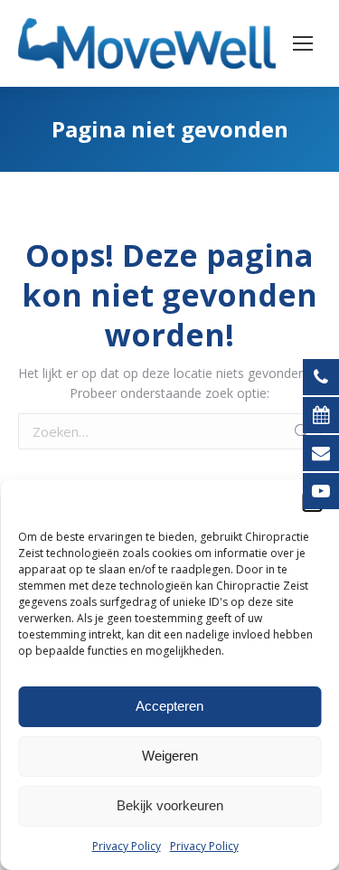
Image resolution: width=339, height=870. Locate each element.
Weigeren (170, 755)
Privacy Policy (126, 846)
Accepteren (169, 706)
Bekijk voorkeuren (170, 805)
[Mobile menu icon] (303, 43)
